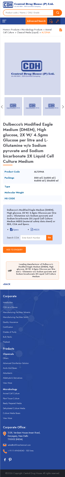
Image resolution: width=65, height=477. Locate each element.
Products (15, 29)
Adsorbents (7, 373)
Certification (8, 327)
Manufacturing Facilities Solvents (16, 312)
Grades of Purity (9, 332)
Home (6, 29)
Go (49, 237)
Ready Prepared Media (12, 403)
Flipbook (6, 341)
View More (7, 382)
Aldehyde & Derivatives (12, 377)
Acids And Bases (10, 368)
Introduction (8, 302)
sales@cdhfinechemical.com (19, 444)
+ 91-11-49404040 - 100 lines (20, 450)
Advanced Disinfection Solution (16, 363)
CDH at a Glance (10, 307)
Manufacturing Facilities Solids (15, 317)
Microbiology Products (31, 29)
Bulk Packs (7, 336)
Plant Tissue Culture (11, 398)
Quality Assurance (10, 322)
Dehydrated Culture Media (14, 408)
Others (5, 358)
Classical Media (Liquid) (27, 32)
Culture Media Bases (11, 413)
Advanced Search (36, 21)
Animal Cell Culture (11, 393)
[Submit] (57, 12)
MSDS (36, 229)
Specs (15, 229)
